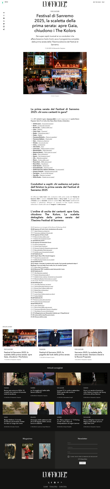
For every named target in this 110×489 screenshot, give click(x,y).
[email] (4, 13)
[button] (51, 451)
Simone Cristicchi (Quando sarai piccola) (46, 248)
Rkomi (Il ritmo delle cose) (41, 237)
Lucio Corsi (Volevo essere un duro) (44, 294)
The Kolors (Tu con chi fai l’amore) (44, 311)
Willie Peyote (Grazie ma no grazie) (44, 259)
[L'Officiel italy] (55, 4)
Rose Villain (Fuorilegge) (41, 267)
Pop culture (55, 11)
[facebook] (4, 15)
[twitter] (4, 24)
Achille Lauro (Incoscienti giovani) (44, 252)
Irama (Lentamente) (40, 244)
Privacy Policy (84, 459)
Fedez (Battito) (38, 296)
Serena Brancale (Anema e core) (43, 286)
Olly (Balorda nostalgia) (41, 273)
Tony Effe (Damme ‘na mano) (42, 284)
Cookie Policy (63, 486)
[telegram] (4, 29)
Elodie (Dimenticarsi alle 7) (42, 275)
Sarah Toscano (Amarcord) (42, 301)
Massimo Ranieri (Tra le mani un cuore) (45, 278)
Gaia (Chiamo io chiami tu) (41, 231)
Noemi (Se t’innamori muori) (42, 238)
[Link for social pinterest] (58, 483)
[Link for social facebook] (51, 483)
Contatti (45, 486)
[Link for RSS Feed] (61, 482)
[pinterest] (4, 18)
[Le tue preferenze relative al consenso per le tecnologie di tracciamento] (2, 2)
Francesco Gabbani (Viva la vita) (43, 233)
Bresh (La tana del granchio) (42, 299)
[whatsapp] (4, 26)
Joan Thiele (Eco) (39, 305)
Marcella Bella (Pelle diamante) (43, 250)
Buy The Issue (97, 2)
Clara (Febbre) (38, 292)
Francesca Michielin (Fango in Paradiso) (45, 309)
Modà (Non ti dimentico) (41, 290)
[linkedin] (4, 21)
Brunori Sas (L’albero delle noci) (43, 288)
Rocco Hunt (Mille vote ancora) (43, 307)
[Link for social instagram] (55, 483)
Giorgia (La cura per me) (41, 257)
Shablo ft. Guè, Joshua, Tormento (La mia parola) (48, 277)
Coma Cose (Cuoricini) (40, 246)
